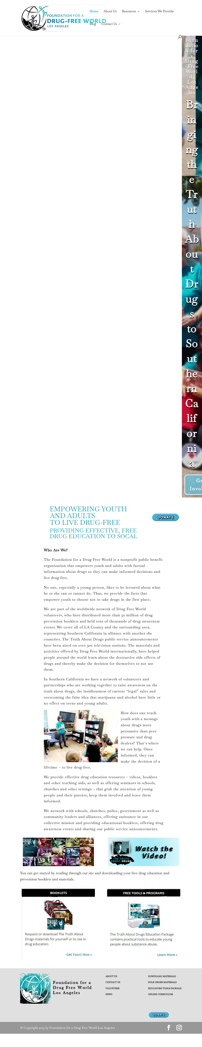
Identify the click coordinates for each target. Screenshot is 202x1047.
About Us (110, 11)
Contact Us (109, 24)
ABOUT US (111, 976)
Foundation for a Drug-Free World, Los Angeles (192, 66)
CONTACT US (113, 982)
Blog (93, 24)
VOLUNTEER (113, 988)
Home (94, 11)
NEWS (109, 994)
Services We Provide (159, 11)
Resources (129, 11)
